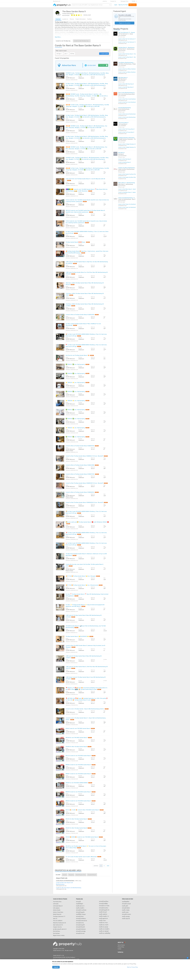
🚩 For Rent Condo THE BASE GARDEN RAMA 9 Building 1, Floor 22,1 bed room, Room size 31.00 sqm (86, 345)
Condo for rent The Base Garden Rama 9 (66, 41)
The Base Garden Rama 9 (74, 11)
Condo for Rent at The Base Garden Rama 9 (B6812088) (80, 465)
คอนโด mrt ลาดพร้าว (104, 929)
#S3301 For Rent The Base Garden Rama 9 (76, 819)
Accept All (56, 967)
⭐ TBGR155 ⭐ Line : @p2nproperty (75, 428)
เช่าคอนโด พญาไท (80, 925)
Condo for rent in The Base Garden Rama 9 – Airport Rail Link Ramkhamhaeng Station (86, 718)
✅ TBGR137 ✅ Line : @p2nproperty (75, 364)
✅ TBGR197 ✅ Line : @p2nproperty (75, 437)
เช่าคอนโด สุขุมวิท (80, 912)
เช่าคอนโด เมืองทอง (81, 929)
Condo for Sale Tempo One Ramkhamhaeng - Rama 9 (130, 207)
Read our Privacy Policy (132, 967)
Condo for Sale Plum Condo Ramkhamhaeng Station (130, 102)
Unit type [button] (58, 53)
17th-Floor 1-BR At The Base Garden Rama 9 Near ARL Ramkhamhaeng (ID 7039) (85, 294)
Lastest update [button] (104, 53)
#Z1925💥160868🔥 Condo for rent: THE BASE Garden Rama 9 (82, 837)
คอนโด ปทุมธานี (126, 918)
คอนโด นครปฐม (126, 916)
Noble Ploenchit (57, 914)
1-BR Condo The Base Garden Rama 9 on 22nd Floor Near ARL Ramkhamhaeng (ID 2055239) (87, 273)
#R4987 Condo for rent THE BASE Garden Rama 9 (78, 774)
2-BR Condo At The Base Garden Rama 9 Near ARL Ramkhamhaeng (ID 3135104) (84, 616)
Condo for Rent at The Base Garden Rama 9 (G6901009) (80, 314)
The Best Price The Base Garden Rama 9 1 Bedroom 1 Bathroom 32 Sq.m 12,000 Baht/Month (86, 554)
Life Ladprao (56, 908)
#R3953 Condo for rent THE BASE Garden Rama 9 (78, 801)
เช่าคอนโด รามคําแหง (81, 910)
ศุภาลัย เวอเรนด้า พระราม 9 (59, 929)
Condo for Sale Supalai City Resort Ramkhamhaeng (129, 177)
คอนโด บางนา (102, 920)
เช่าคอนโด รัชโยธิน (103, 903)
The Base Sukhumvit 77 (59, 916)
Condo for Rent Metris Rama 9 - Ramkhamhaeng (129, 189)
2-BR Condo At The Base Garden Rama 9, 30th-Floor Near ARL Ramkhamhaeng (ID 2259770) (87, 667)
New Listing (133, 5)
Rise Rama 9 (121, 153)
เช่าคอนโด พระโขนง (103, 901)
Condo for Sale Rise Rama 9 (124, 162)
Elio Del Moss (56, 931)
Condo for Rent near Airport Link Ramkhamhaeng (64, 883)
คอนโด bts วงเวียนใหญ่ (104, 933)
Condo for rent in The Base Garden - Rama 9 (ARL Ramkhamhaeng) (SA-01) (85, 709)
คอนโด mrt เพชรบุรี (103, 931)
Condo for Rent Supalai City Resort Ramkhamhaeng (130, 174)
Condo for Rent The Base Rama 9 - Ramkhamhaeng (129, 54)
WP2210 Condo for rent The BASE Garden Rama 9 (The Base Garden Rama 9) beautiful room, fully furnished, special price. (85, 211)
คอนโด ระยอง (125, 912)
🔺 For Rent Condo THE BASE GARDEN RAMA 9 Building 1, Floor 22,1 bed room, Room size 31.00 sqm (86, 544)
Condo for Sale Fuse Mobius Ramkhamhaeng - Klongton (131, 72)
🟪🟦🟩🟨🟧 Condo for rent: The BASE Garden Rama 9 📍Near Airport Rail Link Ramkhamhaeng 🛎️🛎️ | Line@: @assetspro (86, 190)
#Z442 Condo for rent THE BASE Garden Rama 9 (78, 728)
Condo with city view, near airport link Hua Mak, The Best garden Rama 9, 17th (84, 565)
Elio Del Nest (56, 933)
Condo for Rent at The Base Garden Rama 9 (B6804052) (80, 492)
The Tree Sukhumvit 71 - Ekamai (126, 32)
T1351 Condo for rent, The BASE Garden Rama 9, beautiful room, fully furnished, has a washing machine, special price (86, 222)
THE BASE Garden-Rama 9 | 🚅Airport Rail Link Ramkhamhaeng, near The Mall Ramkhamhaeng (86, 626)
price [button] (65, 53)
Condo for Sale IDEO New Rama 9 (125, 87)
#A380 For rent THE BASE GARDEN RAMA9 (77, 783)
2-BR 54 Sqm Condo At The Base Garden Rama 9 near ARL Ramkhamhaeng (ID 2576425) (86, 678)
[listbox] (134, 1)
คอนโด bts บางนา (103, 922)
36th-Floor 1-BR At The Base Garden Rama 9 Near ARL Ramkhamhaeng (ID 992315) (85, 283)
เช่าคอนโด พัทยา (126, 908)
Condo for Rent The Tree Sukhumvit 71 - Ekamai (129, 39)
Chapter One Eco (57, 927)
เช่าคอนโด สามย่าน (103, 908)
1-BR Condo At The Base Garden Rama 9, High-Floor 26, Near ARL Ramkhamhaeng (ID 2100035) (87, 262)
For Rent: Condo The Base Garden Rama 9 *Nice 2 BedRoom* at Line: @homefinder (83, 324)
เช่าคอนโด (78, 901)
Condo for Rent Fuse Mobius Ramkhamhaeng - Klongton (131, 69)
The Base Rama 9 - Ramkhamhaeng (127, 47)
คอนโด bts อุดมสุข (103, 927)
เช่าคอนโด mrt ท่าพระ (104, 905)
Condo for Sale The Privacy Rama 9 (126, 132)
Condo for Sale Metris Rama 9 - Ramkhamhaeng (129, 192)
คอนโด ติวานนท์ (103, 912)
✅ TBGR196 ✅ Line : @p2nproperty (75, 373)
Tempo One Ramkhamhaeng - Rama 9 (127, 198)
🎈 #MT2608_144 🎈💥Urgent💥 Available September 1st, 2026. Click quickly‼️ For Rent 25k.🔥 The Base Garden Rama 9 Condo (87, 699)
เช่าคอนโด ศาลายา (126, 914)
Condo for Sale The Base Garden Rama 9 (84, 41)
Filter (73, 53)
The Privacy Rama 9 (123, 123)
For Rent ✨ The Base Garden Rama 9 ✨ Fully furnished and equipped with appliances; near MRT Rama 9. (85, 605)
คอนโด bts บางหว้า (103, 925)
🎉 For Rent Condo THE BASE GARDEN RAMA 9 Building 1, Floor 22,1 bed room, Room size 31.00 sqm (86, 335)
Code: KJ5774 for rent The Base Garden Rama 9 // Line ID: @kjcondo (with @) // (85, 179)
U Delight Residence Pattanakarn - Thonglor (129, 138)
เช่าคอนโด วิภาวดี (80, 933)
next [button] (108, 866)
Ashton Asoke (56, 910)
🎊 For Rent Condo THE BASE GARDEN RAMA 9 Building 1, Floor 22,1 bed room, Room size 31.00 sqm (86, 512)
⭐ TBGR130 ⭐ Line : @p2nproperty (75, 382)
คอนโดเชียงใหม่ (125, 901)
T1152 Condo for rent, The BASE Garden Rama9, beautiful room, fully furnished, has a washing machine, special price (87, 200)
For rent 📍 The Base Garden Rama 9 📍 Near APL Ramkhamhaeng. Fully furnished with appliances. (87, 595)
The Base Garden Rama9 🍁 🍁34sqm (75, 242)
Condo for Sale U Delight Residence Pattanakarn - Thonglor (131, 147)
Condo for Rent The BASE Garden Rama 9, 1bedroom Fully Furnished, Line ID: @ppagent (85, 646)
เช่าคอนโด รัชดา (80, 916)
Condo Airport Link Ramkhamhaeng (65, 880)
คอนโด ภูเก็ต (125, 906)
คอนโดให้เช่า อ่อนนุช (81, 914)
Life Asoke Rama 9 (57, 906)
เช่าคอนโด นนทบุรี (126, 903)
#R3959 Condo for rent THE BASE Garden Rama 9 (78, 792)
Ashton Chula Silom (58, 912)
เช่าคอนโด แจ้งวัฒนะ (81, 918)
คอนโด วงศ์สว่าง (103, 914)
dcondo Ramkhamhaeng (124, 108)
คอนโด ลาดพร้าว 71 (104, 916)
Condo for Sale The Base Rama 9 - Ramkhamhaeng (129, 57)
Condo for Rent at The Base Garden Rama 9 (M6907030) (80, 474)
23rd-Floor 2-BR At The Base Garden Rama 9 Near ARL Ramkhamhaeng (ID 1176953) (85, 305)
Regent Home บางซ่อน (58, 935)
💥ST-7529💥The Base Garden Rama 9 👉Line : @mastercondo (82, 585)
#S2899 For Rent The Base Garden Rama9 (76, 746)
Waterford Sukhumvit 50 (59, 923)
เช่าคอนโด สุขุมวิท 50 (104, 910)
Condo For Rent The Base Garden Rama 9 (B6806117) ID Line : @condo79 (84, 456)
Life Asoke (55, 903)
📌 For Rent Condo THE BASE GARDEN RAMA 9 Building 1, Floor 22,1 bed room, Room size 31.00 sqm (86, 533)
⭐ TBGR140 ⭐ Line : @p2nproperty (75, 401)
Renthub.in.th (56, 1)
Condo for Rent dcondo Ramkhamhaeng (127, 114)
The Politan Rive (57, 901)
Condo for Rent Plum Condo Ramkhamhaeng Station (130, 99)
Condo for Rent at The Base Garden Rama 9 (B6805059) (80, 446)
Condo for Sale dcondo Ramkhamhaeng (127, 117)
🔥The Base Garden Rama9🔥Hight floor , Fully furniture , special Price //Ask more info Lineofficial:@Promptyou (87, 252)
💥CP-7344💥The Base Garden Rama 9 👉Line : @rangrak (81, 576)
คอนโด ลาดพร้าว (80, 908)
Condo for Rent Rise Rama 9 (124, 159)
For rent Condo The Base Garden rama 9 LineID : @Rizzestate (81, 857)
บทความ (105, 1)
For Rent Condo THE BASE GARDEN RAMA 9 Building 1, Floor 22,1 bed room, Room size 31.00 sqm (87, 232)
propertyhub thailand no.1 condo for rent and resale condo (62, 5)
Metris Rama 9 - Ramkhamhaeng (126, 183)
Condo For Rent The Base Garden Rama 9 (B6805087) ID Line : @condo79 (84, 483)
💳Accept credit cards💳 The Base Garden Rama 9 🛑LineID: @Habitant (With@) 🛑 (87, 522)
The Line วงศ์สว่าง (57, 920)
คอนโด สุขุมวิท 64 (103, 918)
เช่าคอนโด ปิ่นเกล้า (80, 927)
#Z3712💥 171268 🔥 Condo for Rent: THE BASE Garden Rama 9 (82, 810)
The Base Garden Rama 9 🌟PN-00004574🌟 (77, 636)
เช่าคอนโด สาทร (80, 923)
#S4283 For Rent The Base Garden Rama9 (76, 828)
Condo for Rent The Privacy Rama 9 (126, 129)
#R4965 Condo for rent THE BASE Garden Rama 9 (78, 765)
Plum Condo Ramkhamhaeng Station (127, 92)
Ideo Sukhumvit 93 (58, 925)
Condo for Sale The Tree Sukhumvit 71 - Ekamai (129, 42)
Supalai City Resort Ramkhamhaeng (127, 168)
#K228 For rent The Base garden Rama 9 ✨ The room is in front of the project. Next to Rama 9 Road (86, 847)
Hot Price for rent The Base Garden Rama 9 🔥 (77, 355)
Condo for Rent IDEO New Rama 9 (126, 84)
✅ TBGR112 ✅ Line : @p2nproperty (75, 410)
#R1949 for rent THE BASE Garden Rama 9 (76, 737)
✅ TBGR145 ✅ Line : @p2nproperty (75, 419)
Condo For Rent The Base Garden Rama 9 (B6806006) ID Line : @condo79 (84, 502)
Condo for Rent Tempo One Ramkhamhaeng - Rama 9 (130, 204)
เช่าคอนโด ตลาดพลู (80, 931)
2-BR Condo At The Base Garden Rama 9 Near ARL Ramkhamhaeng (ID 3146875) (84, 657)
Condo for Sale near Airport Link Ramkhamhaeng (68, 888)
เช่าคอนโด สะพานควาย (81, 920)
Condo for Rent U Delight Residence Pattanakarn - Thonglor (131, 144)
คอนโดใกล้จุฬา (79, 903)
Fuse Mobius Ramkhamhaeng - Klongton (128, 62)
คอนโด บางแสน (125, 910)
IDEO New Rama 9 (122, 77)
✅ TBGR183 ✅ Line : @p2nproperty (75, 391)
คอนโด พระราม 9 (80, 906)
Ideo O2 (55, 918)
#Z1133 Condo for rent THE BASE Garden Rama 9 (78, 755)
